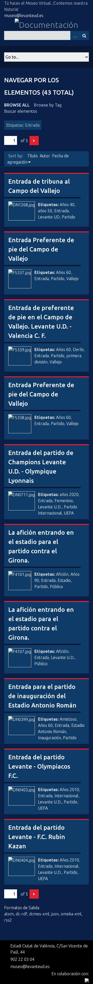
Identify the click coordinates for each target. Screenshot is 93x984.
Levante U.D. (50, 507)
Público (56, 586)
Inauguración (49, 737)
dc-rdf (21, 914)
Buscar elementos (20, 111)
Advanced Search (75, 35)
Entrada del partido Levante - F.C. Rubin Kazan (36, 837)
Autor (45, 155)
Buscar (84, 35)
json (55, 914)
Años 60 (63, 272)
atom (9, 914)
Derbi (78, 349)
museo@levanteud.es (23, 15)
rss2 (8, 920)
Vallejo (72, 278)
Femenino (64, 500)
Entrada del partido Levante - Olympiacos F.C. (39, 766)
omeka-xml (71, 914)
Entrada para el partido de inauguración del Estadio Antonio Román (42, 696)
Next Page (34, 140)
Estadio (64, 580)
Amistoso (68, 719)
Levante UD (49, 217)
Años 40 (67, 204)
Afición (62, 574)
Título (32, 155)
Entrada (61, 210)
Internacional (66, 795)
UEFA (69, 513)
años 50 (45, 210)
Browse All (17, 105)
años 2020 (69, 494)
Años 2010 (69, 789)
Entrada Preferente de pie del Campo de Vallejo (41, 249)
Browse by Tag (47, 105)
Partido (68, 217)
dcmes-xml (39, 914)
